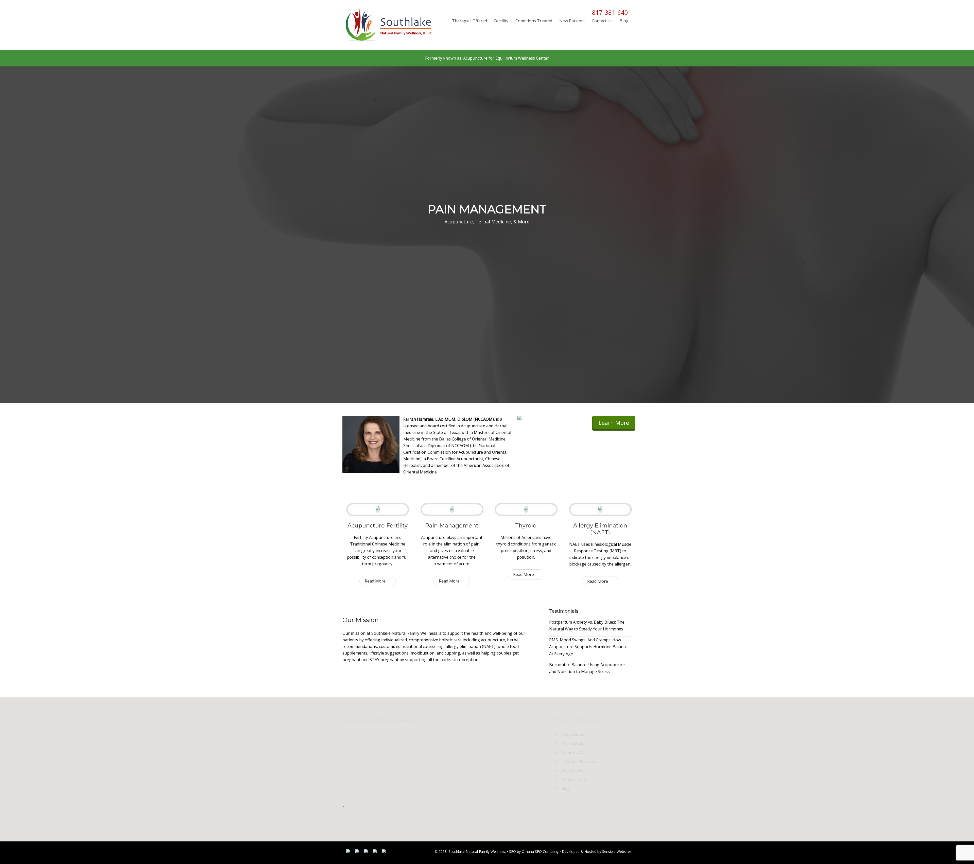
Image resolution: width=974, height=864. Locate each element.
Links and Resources (579, 761)
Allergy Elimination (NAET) (600, 529)
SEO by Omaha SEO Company (534, 851)
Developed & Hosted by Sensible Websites (597, 851)
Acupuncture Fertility (377, 525)
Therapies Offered (469, 21)
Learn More (614, 422)
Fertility (501, 21)
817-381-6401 (612, 12)
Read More (375, 581)
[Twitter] (357, 852)
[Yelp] (375, 852)
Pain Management (451, 525)
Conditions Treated (533, 21)
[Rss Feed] (366, 852)
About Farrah (573, 734)
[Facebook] (348, 852)
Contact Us (602, 21)
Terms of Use (574, 779)
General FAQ (573, 752)
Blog (624, 21)
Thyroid (526, 525)
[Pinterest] (384, 852)
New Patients (572, 21)
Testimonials (573, 743)
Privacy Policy (573, 770)
